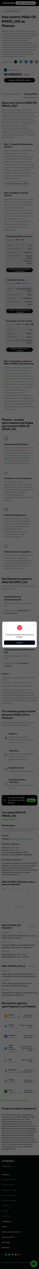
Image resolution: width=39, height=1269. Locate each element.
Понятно (19, 643)
